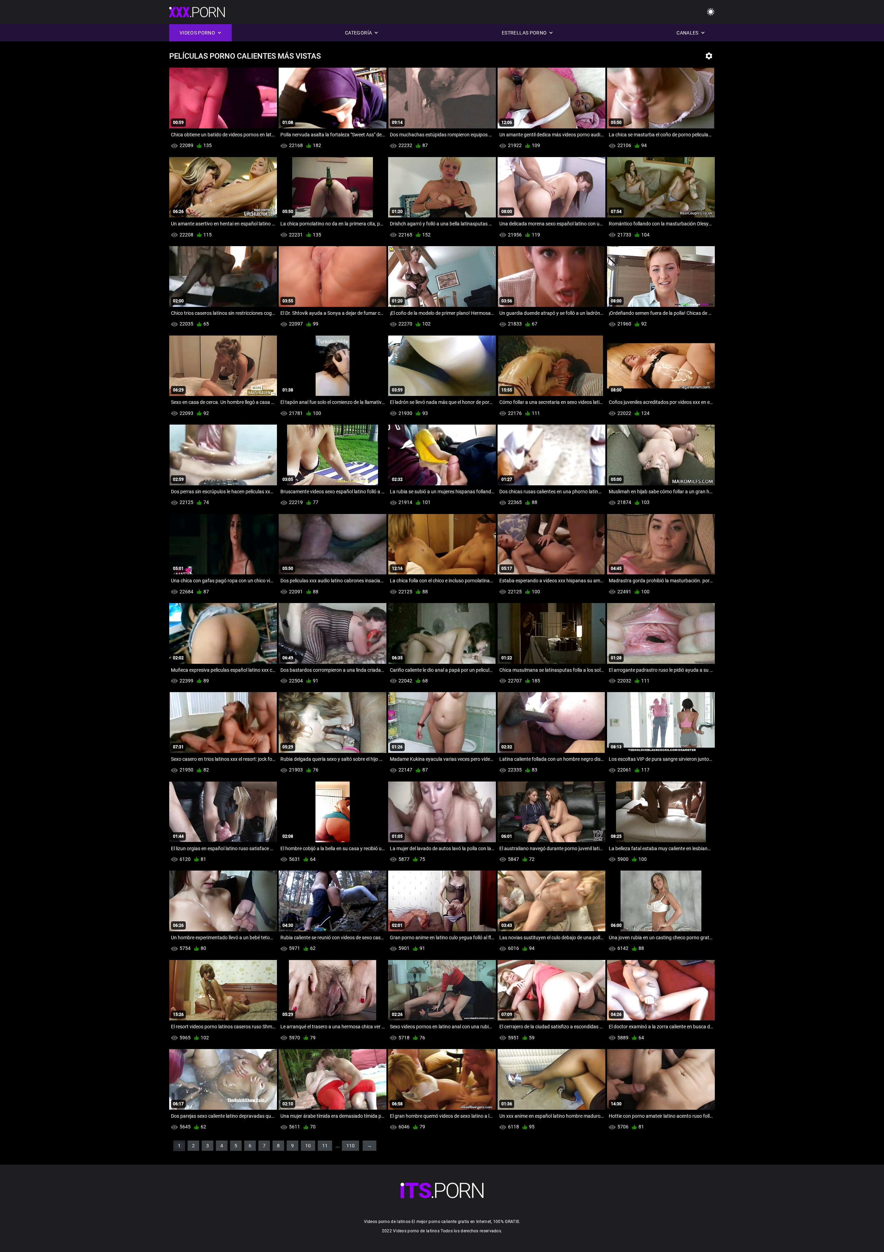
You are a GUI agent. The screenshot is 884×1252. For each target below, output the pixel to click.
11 (325, 1145)
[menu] (442, 1190)
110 (350, 1145)
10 (308, 1145)
